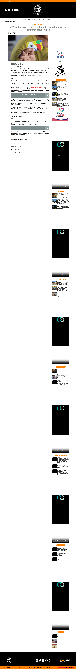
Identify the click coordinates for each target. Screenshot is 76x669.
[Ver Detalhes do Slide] (60, 77)
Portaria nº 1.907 (30, 74)
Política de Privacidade (57, 1)
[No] (74, 667)
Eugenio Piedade (12, 33)
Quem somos (48, 1)
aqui (17, 137)
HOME (24, 19)
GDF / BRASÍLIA (31, 19)
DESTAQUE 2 (20, 149)
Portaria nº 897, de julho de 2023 (37, 87)
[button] (55, 660)
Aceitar (59, 667)
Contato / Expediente (66, 1)
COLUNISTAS (50, 19)
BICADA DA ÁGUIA (41, 19)
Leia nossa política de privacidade (67, 667)
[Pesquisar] (69, 10)
